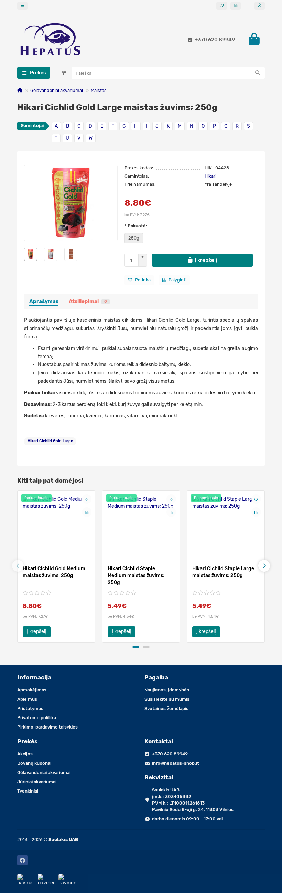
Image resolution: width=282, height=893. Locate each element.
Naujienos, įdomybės (166, 689)
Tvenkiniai (27, 791)
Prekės (27, 741)
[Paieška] (257, 72)
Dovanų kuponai (34, 763)
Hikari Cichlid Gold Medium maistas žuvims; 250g (54, 572)
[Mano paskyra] (259, 6)
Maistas (99, 90)
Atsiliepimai (88, 301)
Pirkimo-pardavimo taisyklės (47, 727)
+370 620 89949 (215, 39)
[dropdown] (22, 6)
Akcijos (25, 753)
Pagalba (156, 677)
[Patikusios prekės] (221, 6)
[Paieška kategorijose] (64, 73)
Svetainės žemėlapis (166, 708)
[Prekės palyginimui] (235, 6)
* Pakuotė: (135, 225)
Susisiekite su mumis (166, 699)
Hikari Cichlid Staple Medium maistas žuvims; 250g (136, 575)
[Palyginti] (86, 512)
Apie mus (27, 699)
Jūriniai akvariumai (36, 781)
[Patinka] (86, 499)
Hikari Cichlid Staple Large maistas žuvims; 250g (223, 572)
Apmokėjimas (31, 689)
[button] (18, 566)
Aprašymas (43, 301)
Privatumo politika (36, 717)
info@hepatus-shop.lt (175, 763)
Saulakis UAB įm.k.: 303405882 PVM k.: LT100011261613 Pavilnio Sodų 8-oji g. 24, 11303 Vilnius (193, 799)
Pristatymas (30, 708)
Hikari (210, 176)
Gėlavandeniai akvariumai (56, 90)
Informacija (34, 677)
